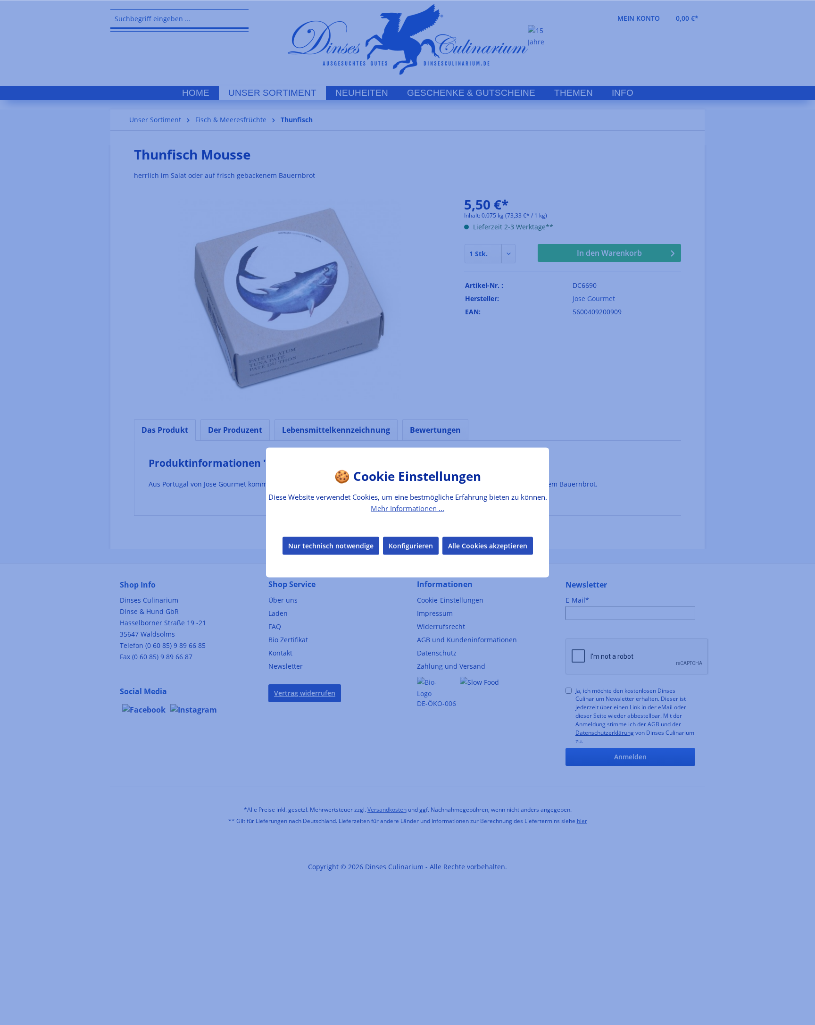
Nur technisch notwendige (331, 545)
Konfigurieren (411, 545)
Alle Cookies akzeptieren (487, 545)
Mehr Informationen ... (407, 508)
